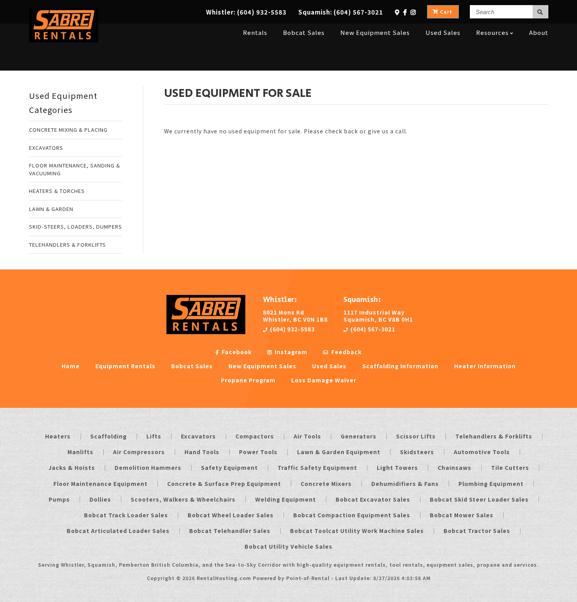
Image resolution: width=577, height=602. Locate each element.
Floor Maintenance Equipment (100, 483)
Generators (358, 436)
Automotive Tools (482, 452)
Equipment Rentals (125, 366)
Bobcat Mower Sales (461, 515)
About (538, 32)
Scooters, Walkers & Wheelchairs (183, 499)
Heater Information (485, 366)
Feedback (346, 352)
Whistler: (246, 12)
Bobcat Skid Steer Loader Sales (479, 499)
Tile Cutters (510, 467)
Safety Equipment (229, 467)
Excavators (198, 436)
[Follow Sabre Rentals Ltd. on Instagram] (413, 12)
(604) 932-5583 (291, 329)
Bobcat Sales (304, 32)
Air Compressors (139, 452)
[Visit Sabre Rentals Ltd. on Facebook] (405, 12)
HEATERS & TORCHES (57, 191)
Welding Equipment (285, 499)
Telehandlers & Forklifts (493, 436)
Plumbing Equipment (491, 483)
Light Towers (397, 467)
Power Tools (258, 452)
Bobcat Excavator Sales (373, 499)
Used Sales (442, 32)
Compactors (255, 436)
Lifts (153, 436)
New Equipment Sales (375, 32)
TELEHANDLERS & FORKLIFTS (67, 244)
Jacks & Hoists (71, 467)
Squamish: (340, 12)
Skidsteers (417, 452)
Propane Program (248, 380)
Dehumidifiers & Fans (405, 483)
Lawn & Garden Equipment (338, 452)
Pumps (59, 499)
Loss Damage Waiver (323, 380)
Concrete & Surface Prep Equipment (224, 483)
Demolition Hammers (148, 467)
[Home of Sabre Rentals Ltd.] (205, 332)
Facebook (236, 352)
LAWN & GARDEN (51, 209)
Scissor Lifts (416, 436)
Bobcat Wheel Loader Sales (231, 515)
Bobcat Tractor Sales (477, 531)
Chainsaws (454, 467)
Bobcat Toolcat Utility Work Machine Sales (357, 531)
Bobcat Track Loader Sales (126, 515)
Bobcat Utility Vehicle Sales (288, 546)
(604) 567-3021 (372, 329)
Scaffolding (108, 436)
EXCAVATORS (46, 147)
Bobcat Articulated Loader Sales (118, 531)
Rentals (255, 32)
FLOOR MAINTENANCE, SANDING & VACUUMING (74, 169)
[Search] (540, 11)
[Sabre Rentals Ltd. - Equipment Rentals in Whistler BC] (64, 40)
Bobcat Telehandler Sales (229, 531)
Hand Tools (201, 452)
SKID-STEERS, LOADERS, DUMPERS (75, 226)
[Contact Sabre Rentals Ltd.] (397, 12)
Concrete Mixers (326, 483)
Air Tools (307, 436)
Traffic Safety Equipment (317, 467)
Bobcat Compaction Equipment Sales (351, 515)
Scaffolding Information (400, 366)
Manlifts (80, 452)
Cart (446, 11)
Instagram (290, 352)
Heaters (58, 436)
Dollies (100, 499)
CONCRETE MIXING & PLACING (68, 129)
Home (71, 366)
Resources (492, 32)
